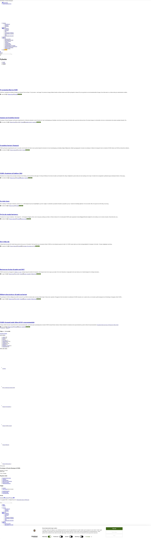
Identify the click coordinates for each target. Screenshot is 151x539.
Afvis (114, 535)
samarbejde (34, 122)
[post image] (75, 77)
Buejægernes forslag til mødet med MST (12, 269)
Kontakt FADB (7, 39)
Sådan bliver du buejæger (7, 481)
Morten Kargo (10, 94)
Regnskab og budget (6, 345)
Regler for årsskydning (9, 47)
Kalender (4, 23)
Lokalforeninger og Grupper (10, 45)
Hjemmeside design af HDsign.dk (23, 499)
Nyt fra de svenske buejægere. (9, 214)
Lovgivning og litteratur (9, 32)
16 (6, 327)
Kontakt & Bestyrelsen (6, 478)
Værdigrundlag (7, 43)
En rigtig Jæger (4, 201)
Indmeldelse (5, 2)
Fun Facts (4, 27)
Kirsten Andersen (13, 150)
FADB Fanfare (7, 48)
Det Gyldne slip (4, 241)
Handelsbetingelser (5, 491)
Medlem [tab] (3, 505)
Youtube (5, 333)
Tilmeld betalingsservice (6, 3)
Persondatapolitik (5, 493)
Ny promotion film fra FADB (9, 90)
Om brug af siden (5, 482)
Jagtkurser (6, 25)
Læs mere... (19, 94)
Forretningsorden (8, 44)
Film (5, 31)
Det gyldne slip (30, 246)
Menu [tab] (3, 504)
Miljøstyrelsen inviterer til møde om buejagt (13, 294)
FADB (4, 38)
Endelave (22, 177)
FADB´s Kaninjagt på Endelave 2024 (11, 173)
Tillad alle (114, 528)
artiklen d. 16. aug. (18, 271)
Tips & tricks (4, 346)
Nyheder (4, 36)
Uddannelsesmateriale (6, 483)
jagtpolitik (29, 273)
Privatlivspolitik (5, 492)
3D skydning (24, 246)
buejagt (25, 273)
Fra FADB (18, 122)
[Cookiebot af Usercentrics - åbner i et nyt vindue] (34, 537)
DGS (34, 246)
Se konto (4, 488)
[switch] (61, 537)
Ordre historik (5, 489)
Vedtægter (6, 42)
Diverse (3, 338)
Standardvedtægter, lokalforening (11, 46)
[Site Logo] (8, 21)
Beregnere (7, 30)
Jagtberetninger (5, 341)
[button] (0, 51)
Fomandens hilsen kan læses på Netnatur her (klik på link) (107, 324)
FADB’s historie (8, 41)
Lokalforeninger (5, 480)
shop (4, 49)
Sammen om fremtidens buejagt (9, 117)
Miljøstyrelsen (33, 273)
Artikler (3, 337)
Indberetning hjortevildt (9, 35)
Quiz (6, 34)
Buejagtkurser (7, 24)
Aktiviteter (7, 26)
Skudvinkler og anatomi (9, 33)
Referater (4, 344)
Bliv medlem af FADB (9, 40)
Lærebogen (7, 29)
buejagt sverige (23, 218)
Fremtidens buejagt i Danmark (9, 145)
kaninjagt (26, 177)
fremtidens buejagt (28, 122)
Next (8, 327)
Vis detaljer (88, 536)
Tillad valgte (114, 532)
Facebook (2, 333)
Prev (2, 327)
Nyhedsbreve (4, 343)
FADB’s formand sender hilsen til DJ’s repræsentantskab (17, 322)
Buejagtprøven (6, 28)
